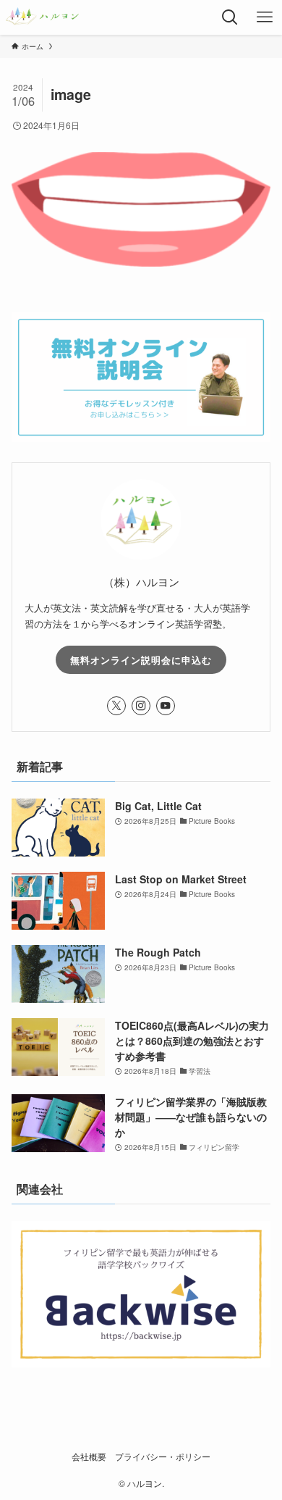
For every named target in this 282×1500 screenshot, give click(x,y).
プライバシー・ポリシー (162, 1456)
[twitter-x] (116, 705)
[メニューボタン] (264, 17)
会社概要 (89, 1456)
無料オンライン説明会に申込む (141, 660)
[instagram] (141, 705)
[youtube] (165, 705)
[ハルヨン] (42, 17)
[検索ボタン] (230, 17)
